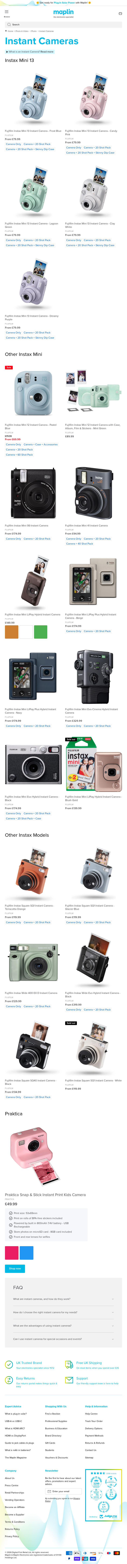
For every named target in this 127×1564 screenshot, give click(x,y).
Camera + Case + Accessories (41, 444)
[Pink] (12, 1253)
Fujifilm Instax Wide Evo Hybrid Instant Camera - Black (92, 994)
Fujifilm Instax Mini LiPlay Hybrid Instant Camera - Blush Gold (93, 798)
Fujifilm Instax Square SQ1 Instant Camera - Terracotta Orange (29, 907)
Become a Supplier (14, 1514)
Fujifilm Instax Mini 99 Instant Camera (26, 525)
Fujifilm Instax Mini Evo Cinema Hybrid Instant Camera (91, 711)
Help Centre (91, 1414)
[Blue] (26, 1253)
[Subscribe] (78, 1492)
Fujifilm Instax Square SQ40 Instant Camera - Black (30, 1082)
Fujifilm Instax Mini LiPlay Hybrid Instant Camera (32, 614)
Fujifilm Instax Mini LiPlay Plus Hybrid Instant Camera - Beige (90, 616)
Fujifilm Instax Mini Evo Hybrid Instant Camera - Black (32, 798)
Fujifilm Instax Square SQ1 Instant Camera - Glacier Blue (89, 907)
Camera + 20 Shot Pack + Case (23, 818)
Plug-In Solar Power (64, 2)
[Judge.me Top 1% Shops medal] (111, 1494)
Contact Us (90, 1450)
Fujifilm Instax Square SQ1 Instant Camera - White (93, 1080)
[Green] (40, 632)
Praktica (9, 1199)
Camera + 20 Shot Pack (37, 144)
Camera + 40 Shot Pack (79, 544)
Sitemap (89, 1457)
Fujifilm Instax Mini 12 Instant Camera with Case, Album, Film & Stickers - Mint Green (92, 426)
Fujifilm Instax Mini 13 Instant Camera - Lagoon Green (31, 225)
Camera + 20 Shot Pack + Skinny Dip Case (30, 149)
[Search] (8, 25)
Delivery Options (93, 1428)
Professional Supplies (56, 1421)
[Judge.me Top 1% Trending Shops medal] (103, 1507)
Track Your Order (94, 1421)
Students (49, 1450)
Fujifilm (9, 135)
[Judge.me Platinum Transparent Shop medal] (111, 1482)
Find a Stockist (52, 1414)
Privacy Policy (12, 1536)
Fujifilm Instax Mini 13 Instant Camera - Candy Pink (91, 132)
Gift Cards (50, 1443)
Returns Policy (12, 1529)
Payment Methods (94, 1435)
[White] (26, 632)
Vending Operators (14, 1500)
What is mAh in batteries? (18, 1450)
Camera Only (13, 144)
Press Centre (11, 1485)
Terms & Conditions (15, 1522)
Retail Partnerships (14, 1492)
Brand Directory (53, 1435)
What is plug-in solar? (16, 1414)
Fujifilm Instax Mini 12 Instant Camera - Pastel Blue (31, 426)
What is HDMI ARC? (15, 1428)
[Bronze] (11, 632)
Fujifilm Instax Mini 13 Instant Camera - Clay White (90, 225)
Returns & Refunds (95, 1443)
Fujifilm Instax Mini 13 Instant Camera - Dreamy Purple (32, 317)
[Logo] (63, 13)
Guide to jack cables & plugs (19, 1443)
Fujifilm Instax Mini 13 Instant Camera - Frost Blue (33, 131)
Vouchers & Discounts (56, 1457)
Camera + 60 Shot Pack (19, 455)
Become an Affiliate (15, 1507)
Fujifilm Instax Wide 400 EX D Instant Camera (31, 993)
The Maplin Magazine (16, 1457)
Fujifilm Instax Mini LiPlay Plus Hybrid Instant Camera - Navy (30, 711)
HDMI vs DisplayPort (15, 1435)
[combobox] (63, 25)
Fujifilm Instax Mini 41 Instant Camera (86, 525)
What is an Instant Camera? (30, 52)
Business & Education (56, 1428)
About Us (10, 1478)
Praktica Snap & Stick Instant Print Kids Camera (45, 1195)
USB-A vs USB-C (13, 1421)
